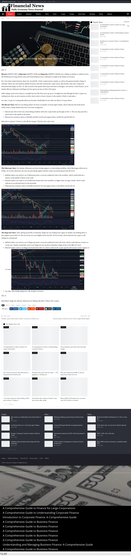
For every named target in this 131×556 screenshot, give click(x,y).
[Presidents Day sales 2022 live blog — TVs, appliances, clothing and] (45, 361)
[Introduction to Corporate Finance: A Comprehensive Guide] (95, 43)
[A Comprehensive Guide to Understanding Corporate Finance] (45, 335)
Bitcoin (7, 305)
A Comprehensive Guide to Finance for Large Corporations (39, 508)
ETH (35, 74)
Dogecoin (18, 305)
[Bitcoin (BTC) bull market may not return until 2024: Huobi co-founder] (74, 387)
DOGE (57, 74)
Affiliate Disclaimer (27, 1)
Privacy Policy (43, 1)
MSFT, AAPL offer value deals (105, 433)
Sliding (34, 305)
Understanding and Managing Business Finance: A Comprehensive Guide (48, 544)
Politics (19, 14)
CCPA (49, 1)
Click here (40, 121)
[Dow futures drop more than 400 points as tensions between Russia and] (16, 361)
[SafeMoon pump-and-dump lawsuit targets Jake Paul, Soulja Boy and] (5, 444)
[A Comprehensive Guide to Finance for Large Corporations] (16, 335)
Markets (38, 14)
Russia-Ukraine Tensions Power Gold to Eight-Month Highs (71, 318)
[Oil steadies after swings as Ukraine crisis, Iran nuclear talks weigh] (45, 387)
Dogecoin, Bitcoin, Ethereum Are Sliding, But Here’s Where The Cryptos (34, 301)
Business (28, 14)
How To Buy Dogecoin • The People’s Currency (28, 291)
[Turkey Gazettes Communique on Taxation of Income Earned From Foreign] (48, 444)
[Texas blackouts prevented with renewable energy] (74, 335)
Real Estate (81, 14)
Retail (101, 14)
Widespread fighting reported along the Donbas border (69, 417)
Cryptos (12, 305)
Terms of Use (36, 1)
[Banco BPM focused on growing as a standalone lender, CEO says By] (91, 444)
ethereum (24, 305)
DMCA (53, 1)
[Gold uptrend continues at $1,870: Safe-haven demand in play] (48, 436)
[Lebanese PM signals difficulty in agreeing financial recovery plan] (48, 427)
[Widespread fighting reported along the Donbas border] (48, 419)
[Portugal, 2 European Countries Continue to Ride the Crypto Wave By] (5, 436)
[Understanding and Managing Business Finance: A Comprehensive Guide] (95, 92)
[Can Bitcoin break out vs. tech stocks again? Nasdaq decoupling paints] (5, 427)
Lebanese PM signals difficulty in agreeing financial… (69, 425)
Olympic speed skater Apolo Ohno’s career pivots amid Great (20, 318)
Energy (72, 14)
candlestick (51, 242)
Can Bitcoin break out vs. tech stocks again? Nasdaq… (25, 425)
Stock (47, 14)
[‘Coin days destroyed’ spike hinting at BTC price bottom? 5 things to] (16, 387)
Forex (55, 14)
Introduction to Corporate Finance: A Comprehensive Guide (40, 517)
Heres (29, 305)
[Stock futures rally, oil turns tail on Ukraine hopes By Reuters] (91, 427)
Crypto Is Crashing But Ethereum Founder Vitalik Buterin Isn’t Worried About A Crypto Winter (40, 100)
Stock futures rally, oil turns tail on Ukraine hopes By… (112, 425)
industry (109, 14)
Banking (92, 14)
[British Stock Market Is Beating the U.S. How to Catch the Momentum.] (91, 419)
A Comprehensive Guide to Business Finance (112, 49)
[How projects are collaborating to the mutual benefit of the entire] (5, 419)
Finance (10, 14)
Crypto (63, 14)
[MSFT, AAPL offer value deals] (91, 436)
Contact (19, 1)
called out (81, 168)
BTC (16, 74)
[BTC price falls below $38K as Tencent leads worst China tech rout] (74, 361)
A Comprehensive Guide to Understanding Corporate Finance (41, 512)
